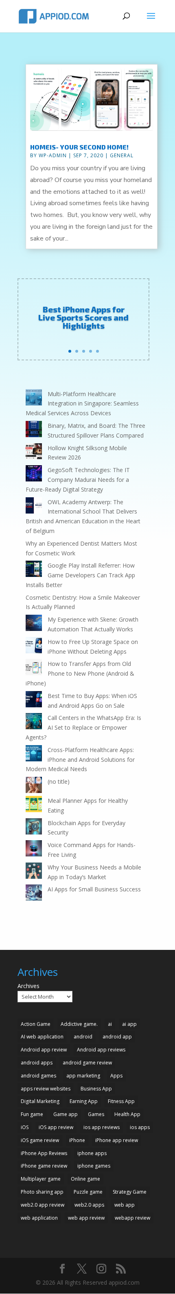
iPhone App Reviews (44, 1153)
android (83, 1036)
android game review (87, 1062)
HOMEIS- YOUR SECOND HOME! (79, 147)
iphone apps (92, 1153)
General (121, 155)
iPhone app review (116, 1140)
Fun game (32, 1114)
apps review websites (45, 1088)
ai (110, 1024)
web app (124, 1204)
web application (39, 1217)
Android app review (44, 1049)
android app (117, 1036)
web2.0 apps (89, 1204)
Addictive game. (79, 1024)
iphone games (93, 1165)
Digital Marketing (40, 1101)
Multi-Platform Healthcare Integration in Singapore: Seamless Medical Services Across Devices (82, 403)
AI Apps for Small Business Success (94, 889)
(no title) (59, 781)
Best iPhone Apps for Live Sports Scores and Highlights (83, 317)
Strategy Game (130, 1191)
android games (38, 1075)
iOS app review (56, 1127)
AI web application (42, 1036)
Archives (28, 986)
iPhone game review (44, 1165)
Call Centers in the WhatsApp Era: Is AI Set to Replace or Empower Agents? (83, 727)
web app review (86, 1217)
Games (96, 1114)
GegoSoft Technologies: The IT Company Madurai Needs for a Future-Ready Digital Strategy (78, 479)
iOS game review (40, 1140)
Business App (96, 1088)
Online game (85, 1178)
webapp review (132, 1217)
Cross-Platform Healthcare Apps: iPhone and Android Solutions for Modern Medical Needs (80, 759)
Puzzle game (88, 1191)
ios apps (140, 1127)
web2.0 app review (42, 1204)
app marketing (83, 1075)
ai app (129, 1024)
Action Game (35, 1024)
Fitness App (121, 1101)
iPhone (77, 1140)
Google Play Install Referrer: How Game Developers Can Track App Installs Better (80, 575)
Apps (116, 1075)
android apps (36, 1062)
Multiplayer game (41, 1178)
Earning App (84, 1101)
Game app (65, 1114)
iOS (24, 1127)
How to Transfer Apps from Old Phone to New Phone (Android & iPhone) (80, 673)
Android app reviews (101, 1049)
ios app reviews (101, 1127)
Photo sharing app (42, 1191)
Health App (127, 1114)
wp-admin (53, 155)
